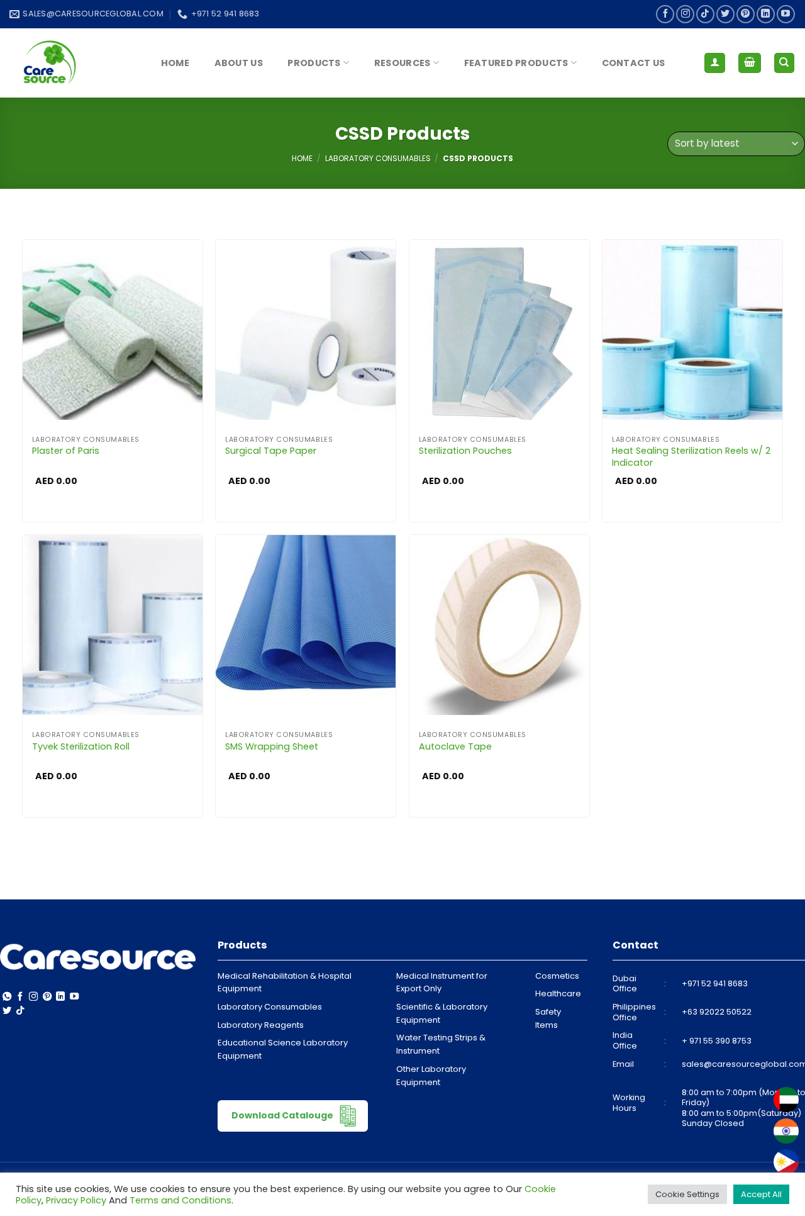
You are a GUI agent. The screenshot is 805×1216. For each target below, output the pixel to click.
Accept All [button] (761, 1194)
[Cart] (749, 63)
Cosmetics (557, 976)
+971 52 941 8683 (715, 983)
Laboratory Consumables (378, 158)
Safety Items (548, 1018)
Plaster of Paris (65, 451)
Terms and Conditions (180, 1200)
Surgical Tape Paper (270, 451)
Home (175, 63)
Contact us (633, 63)
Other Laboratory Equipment (431, 1075)
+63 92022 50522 (717, 1011)
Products (313, 63)
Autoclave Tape (455, 747)
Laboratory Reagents (261, 1025)
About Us (238, 63)
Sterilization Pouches (465, 451)
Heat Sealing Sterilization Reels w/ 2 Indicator (691, 456)
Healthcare (558, 993)
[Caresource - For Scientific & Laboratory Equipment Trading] (72, 63)
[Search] (784, 63)
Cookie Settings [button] (687, 1194)
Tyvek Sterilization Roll (81, 747)
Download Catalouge (283, 1115)
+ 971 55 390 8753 (717, 1040)
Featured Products (516, 63)
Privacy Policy (76, 1200)
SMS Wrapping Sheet (271, 747)
